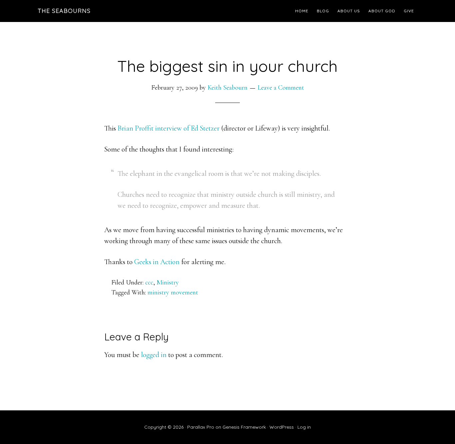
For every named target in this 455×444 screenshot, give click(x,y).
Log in (304, 427)
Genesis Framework (244, 427)
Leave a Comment (280, 88)
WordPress (281, 427)
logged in (154, 354)
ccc (149, 282)
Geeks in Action (157, 261)
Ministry (168, 282)
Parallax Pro (200, 427)
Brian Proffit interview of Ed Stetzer (169, 128)
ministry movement (173, 292)
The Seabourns (64, 11)
